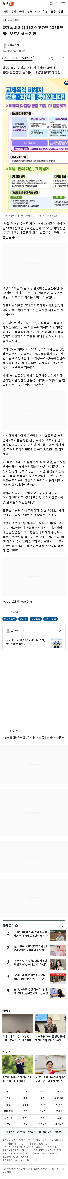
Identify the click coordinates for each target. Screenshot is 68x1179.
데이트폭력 (50, 619)
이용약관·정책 (44, 1131)
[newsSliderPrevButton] (54, 926)
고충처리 (58, 1131)
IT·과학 (42, 1104)
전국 (8, 1098)
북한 (42, 1098)
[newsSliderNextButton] (62, 926)
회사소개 (10, 1131)
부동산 (25, 1104)
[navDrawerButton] (63, 3)
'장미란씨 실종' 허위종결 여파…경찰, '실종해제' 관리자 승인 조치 (31, 978)
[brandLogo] (8, 3)
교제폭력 (35, 619)
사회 (4, 20)
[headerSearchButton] (51, 3)
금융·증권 (59, 1098)
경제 (42, 1091)
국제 (59, 1091)
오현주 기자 (13, 45)
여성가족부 (9, 619)
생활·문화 (8, 1111)
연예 (5, 1011)
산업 (8, 1104)
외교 (25, 1098)
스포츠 (6, 1052)
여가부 (23, 619)
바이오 (59, 1104)
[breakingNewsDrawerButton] (57, 3)
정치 (8, 1091)
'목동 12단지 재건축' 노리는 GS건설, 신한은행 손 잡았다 (25, 642)
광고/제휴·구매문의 (26, 1131)
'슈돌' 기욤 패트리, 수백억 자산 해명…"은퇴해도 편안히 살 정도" (30, 935)
